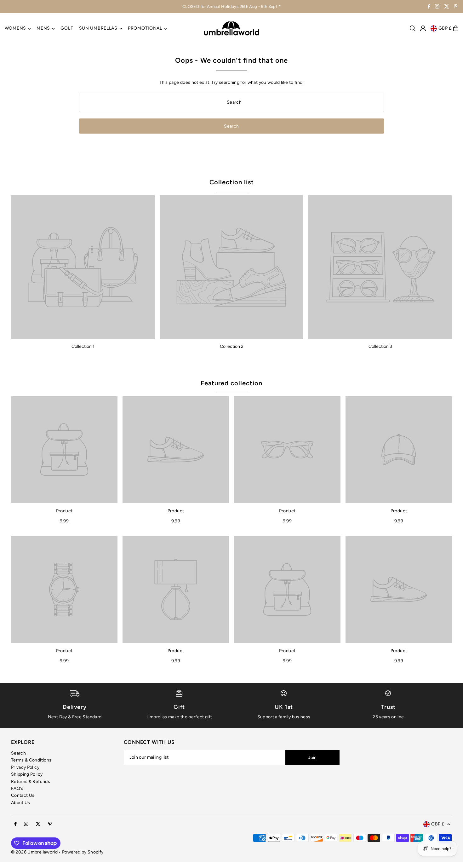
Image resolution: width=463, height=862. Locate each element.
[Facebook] (429, 7)
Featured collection (231, 383)
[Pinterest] (455, 7)
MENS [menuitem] (43, 28)
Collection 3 (380, 346)
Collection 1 (82, 346)
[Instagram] (437, 7)
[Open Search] (412, 28)
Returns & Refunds (30, 781)
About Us (20, 802)
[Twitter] (446, 7)
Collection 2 (231, 346)
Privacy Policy (25, 767)
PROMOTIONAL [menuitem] (145, 28)
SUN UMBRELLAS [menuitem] (98, 28)
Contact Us (23, 795)
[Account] (423, 28)
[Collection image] (83, 267)
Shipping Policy (27, 774)
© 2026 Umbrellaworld (34, 852)
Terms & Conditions (31, 760)
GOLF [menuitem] (66, 28)
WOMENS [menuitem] (15, 28)
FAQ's (17, 788)
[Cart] (455, 28)
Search (18, 753)
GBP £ (445, 28)
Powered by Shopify (82, 852)
